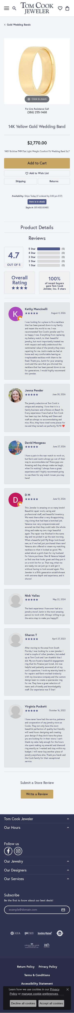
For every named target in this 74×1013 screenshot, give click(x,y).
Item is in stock (37, 201)
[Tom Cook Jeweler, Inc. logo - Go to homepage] (37, 8)
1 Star (32, 265)
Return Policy (26, 966)
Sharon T (31, 635)
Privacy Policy (48, 966)
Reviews (37, 238)
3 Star (32, 257)
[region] (37, 71)
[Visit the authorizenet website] (60, 933)
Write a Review (37, 794)
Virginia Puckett (36, 706)
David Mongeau (35, 443)
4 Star (32, 252)
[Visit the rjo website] (47, 946)
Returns (54, 181)
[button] (14, 8)
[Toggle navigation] (6, 8)
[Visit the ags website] (31, 946)
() (63, 248)
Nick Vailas (32, 595)
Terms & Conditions (37, 975)
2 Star (32, 261)
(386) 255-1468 (37, 112)
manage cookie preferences (40, 993)
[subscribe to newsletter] (63, 909)
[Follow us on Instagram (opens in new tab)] (18, 851)
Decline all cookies (23, 1003)
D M (27, 495)
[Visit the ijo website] (29, 933)
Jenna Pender (34, 390)
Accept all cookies (51, 1003)
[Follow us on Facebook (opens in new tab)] (8, 851)
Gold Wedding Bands (19, 24)
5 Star (32, 248)
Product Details (37, 227)
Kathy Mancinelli (36, 309)
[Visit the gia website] (15, 933)
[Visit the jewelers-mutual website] (45, 933)
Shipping (20, 181)
